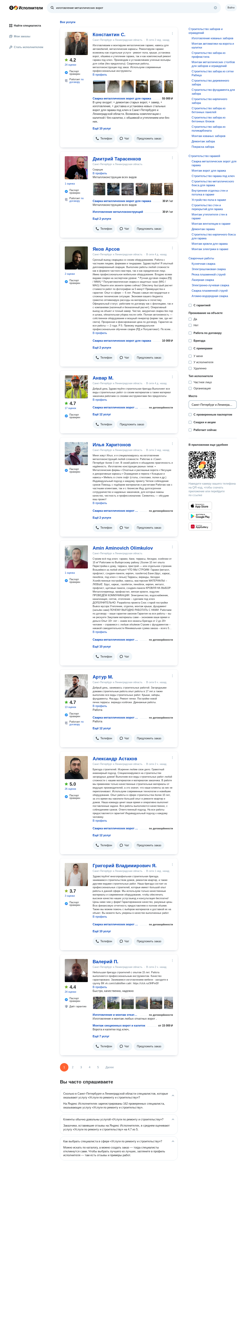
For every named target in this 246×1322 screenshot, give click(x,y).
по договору (76, 80)
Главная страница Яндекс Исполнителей (26, 8)
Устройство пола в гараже (209, 199)
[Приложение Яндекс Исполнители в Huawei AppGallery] (200, 526)
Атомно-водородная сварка (210, 296)
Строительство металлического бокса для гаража (213, 183)
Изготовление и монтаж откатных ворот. (115, 1014)
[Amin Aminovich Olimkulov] (76, 556)
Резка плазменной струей (208, 274)
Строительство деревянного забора (210, 82)
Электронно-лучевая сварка (210, 285)
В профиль (100, 74)
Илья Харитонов (112, 444)
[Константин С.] (76, 43)
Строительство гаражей (204, 156)
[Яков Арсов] (76, 258)
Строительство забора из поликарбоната (208, 128)
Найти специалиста (27, 25)
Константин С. (109, 34)
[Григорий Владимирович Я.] (76, 874)
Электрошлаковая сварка (209, 269)
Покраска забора (203, 146)
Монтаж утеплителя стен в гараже (209, 216)
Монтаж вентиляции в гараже (211, 223)
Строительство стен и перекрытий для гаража (207, 207)
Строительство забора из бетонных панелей (208, 110)
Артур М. (103, 676)
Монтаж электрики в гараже (210, 249)
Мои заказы (22, 36)
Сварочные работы (201, 258)
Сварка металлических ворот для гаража (122, 98)
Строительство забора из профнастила (208, 54)
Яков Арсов (106, 249)
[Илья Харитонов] (76, 453)
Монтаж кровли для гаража (210, 243)
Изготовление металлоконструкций (118, 211)
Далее (110, 1067)
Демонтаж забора (203, 141)
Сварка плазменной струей (210, 290)
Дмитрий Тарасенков (117, 158)
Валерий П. (105, 961)
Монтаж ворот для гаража (209, 170)
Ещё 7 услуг (101, 1036)
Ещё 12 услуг (102, 414)
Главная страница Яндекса (11, 8)
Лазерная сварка (203, 279)
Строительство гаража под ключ (213, 176)
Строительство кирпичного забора (209, 100)
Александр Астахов (115, 758)
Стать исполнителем (28, 47)
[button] (104, 138)
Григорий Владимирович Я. (125, 865)
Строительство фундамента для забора (213, 91)
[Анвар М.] (76, 386)
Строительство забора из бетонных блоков (208, 119)
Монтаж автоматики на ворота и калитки (213, 45)
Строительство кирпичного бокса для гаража (214, 236)
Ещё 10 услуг (102, 128)
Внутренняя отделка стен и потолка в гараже (210, 192)
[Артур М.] (76, 685)
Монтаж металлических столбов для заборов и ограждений (213, 64)
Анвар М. (103, 378)
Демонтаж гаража (203, 229)
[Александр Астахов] (76, 767)
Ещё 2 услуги (102, 218)
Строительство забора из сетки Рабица (213, 73)
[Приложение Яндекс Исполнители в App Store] (200, 506)
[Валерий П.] (76, 970)
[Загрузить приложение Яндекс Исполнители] (213, 465)
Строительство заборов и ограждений (206, 30)
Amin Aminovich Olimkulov (123, 548)
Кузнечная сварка (203, 263)
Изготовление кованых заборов (212, 38)
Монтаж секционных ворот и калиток (119, 1025)
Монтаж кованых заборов (208, 136)
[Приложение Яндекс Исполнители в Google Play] (200, 516)
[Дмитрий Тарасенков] (76, 167)
